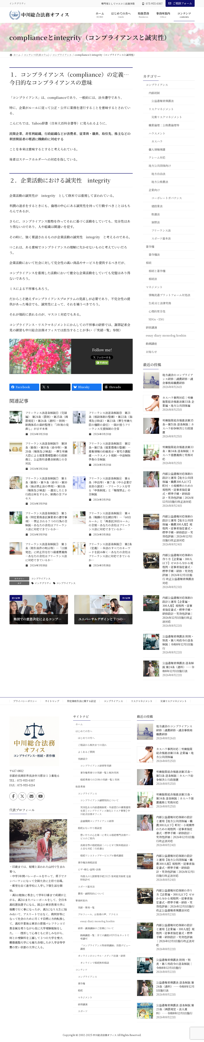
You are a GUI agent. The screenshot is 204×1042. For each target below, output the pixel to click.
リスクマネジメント (161, 109)
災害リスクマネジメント (166, 117)
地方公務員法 (159, 182)
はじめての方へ (84, 731)
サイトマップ (52, 701)
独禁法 (155, 222)
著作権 (150, 246)
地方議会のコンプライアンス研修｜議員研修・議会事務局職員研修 (177, 379)
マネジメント (154, 287)
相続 (148, 263)
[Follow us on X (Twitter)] (22, 796)
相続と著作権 (157, 271)
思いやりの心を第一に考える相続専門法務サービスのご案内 (105, 836)
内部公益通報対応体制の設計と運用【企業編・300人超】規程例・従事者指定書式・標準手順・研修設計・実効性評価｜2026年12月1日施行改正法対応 (177, 610)
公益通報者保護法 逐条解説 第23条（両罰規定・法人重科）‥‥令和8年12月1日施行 (175, 1009)
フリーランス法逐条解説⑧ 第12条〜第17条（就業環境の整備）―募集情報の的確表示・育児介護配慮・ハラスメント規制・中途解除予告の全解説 (109, 451)
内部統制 (154, 93)
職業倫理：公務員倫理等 (164, 125)
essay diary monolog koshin (166, 336)
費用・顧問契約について (91, 893)
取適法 (155, 214)
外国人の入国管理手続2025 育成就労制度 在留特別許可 (105, 877)
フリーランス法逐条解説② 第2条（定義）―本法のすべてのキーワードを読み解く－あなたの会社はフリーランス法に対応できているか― (110, 552)
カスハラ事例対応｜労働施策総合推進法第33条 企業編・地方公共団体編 (178, 402)
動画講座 (151, 344)
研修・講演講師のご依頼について (96, 928)
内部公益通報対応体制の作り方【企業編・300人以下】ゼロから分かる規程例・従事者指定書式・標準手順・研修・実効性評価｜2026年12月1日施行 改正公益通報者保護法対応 (178, 569)
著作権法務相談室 (87, 862)
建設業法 (157, 206)
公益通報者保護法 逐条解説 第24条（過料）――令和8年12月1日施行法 (178, 667)
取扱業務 (80, 786)
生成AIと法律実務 (160, 303)
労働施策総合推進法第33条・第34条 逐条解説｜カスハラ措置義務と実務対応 (178, 453)
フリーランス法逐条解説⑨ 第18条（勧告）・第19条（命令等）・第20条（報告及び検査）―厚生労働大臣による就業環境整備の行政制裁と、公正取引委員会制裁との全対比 (46, 453)
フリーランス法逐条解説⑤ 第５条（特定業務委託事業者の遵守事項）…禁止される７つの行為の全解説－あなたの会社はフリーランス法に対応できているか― (46, 521)
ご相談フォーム (182, 3)
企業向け (154, 190)
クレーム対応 (157, 158)
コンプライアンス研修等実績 (95, 765)
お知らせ (151, 352)
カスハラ (157, 141)
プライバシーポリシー (25, 701)
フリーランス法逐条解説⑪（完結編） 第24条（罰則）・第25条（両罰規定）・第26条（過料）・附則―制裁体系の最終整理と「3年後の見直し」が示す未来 (47, 421)
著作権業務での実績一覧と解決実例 (99, 772)
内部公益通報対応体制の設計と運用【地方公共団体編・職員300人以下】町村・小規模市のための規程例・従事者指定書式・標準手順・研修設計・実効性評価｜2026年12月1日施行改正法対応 (178, 488)
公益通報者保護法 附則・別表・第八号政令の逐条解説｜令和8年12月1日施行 (178, 642)
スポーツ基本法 (161, 239)
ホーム (79, 724)
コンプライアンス (40, 578)
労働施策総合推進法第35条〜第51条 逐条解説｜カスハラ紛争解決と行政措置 (178, 426)
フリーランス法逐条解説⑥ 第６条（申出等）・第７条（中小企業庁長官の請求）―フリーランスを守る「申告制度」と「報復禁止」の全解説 (110, 486)
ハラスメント (157, 133)
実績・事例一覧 (86, 907)
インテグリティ (43, 583)
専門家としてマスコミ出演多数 (118, 3)
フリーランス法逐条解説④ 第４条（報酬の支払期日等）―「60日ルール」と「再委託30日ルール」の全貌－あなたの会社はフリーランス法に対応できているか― (110, 521)
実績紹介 (82, 758)
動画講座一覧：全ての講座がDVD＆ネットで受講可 (104, 936)
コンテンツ (81, 969)
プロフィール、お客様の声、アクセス (98, 914)
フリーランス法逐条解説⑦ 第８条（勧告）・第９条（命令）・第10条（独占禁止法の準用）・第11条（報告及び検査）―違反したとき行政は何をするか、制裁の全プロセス (46, 488)
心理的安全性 (157, 311)
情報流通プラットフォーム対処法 (169, 295)
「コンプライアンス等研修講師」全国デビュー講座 (105, 947)
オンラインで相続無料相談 (94, 962)
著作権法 (154, 255)
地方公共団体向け (160, 166)
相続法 (153, 279)
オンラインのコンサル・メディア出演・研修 (101, 955)
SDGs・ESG (156, 319)
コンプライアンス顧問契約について (99, 800)
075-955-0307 (154, 3)
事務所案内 (81, 900)
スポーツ (82, 1011)
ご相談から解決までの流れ (92, 744)
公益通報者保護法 (162, 101)
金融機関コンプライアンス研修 (97, 821)
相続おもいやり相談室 (90, 828)
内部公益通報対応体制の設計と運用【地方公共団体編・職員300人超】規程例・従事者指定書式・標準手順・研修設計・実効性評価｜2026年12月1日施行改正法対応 (177, 528)
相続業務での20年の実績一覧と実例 (99, 779)
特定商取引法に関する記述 (81, 701)
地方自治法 (158, 174)
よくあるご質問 (86, 751)
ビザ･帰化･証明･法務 (89, 869)
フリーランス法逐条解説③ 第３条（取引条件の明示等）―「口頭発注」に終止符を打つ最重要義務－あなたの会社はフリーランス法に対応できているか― (46, 552)
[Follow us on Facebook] (13, 796)
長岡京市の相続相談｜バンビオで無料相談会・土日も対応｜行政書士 (105, 846)
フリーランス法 (161, 230)
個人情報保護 (157, 149)
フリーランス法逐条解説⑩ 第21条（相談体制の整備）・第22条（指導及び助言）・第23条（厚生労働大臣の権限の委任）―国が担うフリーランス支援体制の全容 (110, 421)
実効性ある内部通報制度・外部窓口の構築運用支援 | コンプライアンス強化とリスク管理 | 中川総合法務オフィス (105, 810)
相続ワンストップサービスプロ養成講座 (101, 855)
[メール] (31, 796)
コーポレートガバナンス (166, 198)
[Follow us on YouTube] (40, 796)
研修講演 (151, 327)
